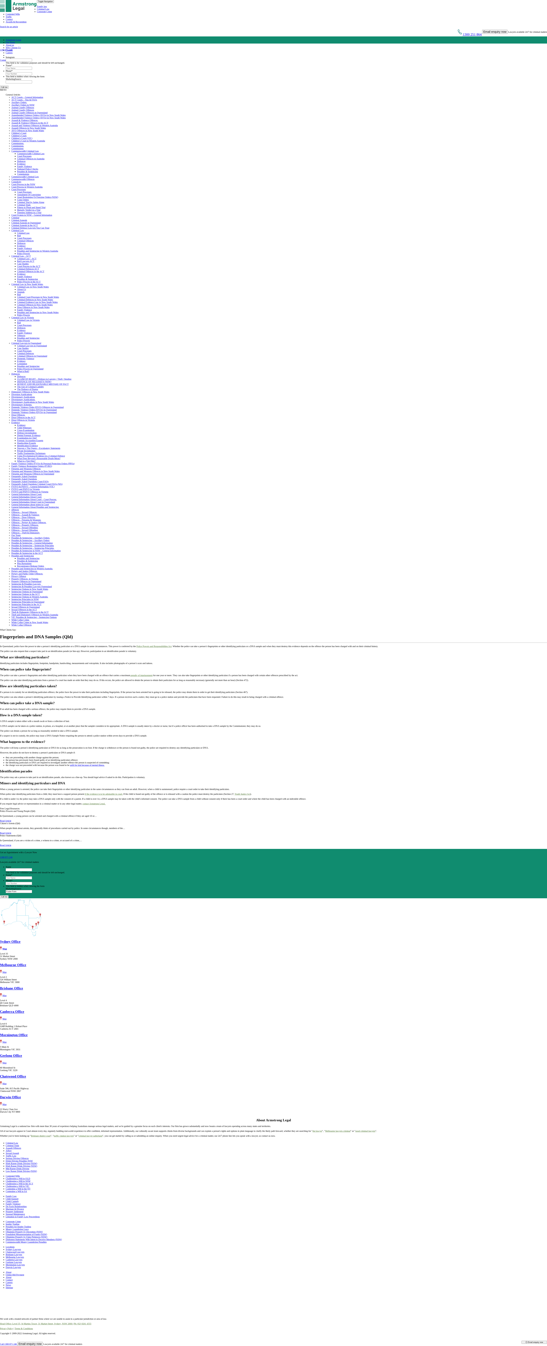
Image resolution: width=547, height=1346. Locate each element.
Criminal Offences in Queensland (32, 356)
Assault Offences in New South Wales (28, 128)
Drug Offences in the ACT (23, 417)
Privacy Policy (6, 1328)
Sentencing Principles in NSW (25, 599)
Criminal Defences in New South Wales (35, 299)
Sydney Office (10, 941)
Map (4, 949)
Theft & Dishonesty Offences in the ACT (30, 612)
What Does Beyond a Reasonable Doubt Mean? (38, 458)
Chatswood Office (13, 1076)
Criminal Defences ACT (28, 269)
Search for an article (9, 26)
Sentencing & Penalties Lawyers (26, 584)
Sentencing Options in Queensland (27, 591)
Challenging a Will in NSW (18, 1181)
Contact (9, 19)
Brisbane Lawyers (14, 1254)
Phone (9, 71)
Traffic (9, 17)
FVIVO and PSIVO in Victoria (25, 489)
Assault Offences (13, 1148)
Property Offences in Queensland (26, 581)
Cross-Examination (25, 430)
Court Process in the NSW (23, 184)
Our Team (10, 42)
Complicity (16, 182)
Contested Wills (13, 14)
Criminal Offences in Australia (30, 159)
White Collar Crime (20, 620)
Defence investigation (27, 433)
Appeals (21, 292)
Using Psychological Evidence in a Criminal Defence (41, 456)
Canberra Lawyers (14, 1259)
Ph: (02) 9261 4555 (82, 1324)
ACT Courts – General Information (27, 97)
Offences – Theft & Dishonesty (25, 533)
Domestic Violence (25, 358)
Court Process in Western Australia (27, 187)
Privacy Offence (18, 576)
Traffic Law (11, 1156)
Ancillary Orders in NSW (22, 105)
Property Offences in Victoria (24, 579)
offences (15, 509)
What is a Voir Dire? (26, 461)
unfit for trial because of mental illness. (87, 765)
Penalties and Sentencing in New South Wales (38, 312)
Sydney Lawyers (13, 1249)
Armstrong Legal (13, 40)
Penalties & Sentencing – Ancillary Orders (30, 538)
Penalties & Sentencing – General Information (32, 543)
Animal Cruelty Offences (22, 107)
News (8, 1285)
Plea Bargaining (24, 563)
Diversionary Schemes (21, 404)
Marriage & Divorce (15, 1209)
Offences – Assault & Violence (25, 515)
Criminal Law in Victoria (22, 317)
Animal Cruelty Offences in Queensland (29, 112)
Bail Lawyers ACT (25, 261)
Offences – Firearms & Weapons (26, 520)
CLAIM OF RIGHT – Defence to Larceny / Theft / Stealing (44, 379)
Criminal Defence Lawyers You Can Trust (30, 228)
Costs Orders (23, 200)
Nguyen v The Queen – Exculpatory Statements (38, 448)
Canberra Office (12, 1011)
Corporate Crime (44, 11)
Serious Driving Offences (17, 1158)
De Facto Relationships (16, 1206)
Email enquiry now (535, 1342)
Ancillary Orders (19, 102)
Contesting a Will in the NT (18, 1189)
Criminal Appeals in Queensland (26, 223)
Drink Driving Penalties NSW (19, 1161)
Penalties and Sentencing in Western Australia (37, 251)
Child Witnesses (24, 428)
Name (9, 65)
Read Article (5, 821)
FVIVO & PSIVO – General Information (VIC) (33, 486)
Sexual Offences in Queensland (25, 607)
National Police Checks (27, 169)
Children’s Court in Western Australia (28, 141)
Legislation (22, 363)
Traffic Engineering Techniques (31, 453)
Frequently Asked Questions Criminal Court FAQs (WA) (37, 484)
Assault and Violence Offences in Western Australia (34, 125)
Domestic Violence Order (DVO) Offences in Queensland (37, 407)
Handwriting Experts (26, 443)
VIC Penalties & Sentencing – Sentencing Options (34, 617)
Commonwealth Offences (22, 179)
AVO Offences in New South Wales (27, 130)
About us (10, 45)
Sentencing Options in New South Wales (29, 589)
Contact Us (5, 60)
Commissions (17, 143)
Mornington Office (14, 1035)
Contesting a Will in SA (16, 1191)
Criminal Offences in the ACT (30, 271)
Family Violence (24, 166)
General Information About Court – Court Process (34, 499)
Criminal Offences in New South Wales (35, 305)
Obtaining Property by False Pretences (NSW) (26, 1237)
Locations (10, 1247)
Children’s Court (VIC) (21, 138)
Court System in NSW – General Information (31, 215)
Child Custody (12, 1201)
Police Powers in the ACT (29, 281)
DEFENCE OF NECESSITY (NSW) (34, 381)
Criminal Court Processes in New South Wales (38, 297)
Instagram (10, 57)
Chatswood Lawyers (15, 1252)
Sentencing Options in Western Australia (29, 597)
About (8, 1272)
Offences (21, 335)
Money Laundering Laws (17, 1229)
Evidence (21, 164)
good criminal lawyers (365, 1131)
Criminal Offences (25, 241)
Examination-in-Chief (27, 438)
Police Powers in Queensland (30, 369)
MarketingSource (13, 79)
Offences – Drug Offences (23, 517)
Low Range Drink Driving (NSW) (21, 1171)
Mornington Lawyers (15, 1265)
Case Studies (23, 264)
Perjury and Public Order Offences (27, 574)
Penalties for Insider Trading (18, 1226)
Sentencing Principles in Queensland (27, 602)
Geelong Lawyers (14, 1262)
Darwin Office (10, 1097)
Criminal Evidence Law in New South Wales (37, 302)
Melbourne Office (13, 965)
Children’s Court (18, 133)
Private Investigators (26, 451)
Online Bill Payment (15, 1275)
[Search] (7, 55)
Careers (9, 53)
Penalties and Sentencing (28, 338)
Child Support (12, 1199)
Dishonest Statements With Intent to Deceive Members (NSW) (34, 1239)
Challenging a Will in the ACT (19, 1183)
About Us (21, 289)
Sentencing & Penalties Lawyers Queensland (31, 586)
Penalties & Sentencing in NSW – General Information (36, 550)
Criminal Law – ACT (21, 256)
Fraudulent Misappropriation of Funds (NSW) (26, 1234)
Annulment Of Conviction (29, 194)
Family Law (11, 1196)
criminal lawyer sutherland (90, 1136)
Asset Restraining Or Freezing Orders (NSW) (37, 197)
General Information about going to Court (30, 504)
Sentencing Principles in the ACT (26, 604)
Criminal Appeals (19, 220)
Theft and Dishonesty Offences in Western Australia (34, 615)
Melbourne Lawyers (15, 1257)
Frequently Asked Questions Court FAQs (30, 481)
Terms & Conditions (24, 1328)
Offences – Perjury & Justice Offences (28, 522)
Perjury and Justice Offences (24, 571)
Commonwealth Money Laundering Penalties (26, 1242)
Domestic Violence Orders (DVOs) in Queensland (34, 410)
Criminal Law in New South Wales (27, 284)
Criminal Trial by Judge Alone (30, 202)
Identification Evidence (27, 445)
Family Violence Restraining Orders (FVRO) (31, 466)
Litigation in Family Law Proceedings (23, 1216)
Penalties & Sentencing (27, 171)
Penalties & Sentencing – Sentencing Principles (32, 545)
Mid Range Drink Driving (17, 1168)
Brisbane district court (41, 1136)
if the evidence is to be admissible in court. (104, 794)
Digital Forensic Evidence (28, 435)
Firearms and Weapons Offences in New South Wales (35, 471)
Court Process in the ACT (28, 266)
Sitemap (9, 1287)
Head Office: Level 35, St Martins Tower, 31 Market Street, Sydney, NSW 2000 (36, 1324)
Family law (42, 6)
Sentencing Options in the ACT (25, 594)
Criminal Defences (25, 353)
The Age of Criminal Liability (30, 387)
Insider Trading (12, 1224)
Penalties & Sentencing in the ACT (27, 553)
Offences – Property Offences (25, 525)
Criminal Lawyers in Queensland (26, 343)
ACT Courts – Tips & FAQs (24, 100)
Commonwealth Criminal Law (25, 151)
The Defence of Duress (27, 389)
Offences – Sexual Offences (24, 512)
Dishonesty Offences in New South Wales (30, 392)
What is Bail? (23, 371)
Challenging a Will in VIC (17, 1186)
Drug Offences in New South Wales (33, 307)
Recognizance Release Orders (30, 566)
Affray (9, 1150)
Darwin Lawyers (13, 1267)
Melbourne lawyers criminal (337, 1131)
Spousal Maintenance (15, 1214)
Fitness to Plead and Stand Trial (31, 207)
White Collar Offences (21, 625)
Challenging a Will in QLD (18, 1178)
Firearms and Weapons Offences (26, 468)
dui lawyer (317, 1131)
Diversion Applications (21, 394)
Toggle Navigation (45, 1)
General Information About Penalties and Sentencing (35, 507)
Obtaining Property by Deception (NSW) (24, 1232)
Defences (21, 161)
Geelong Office (11, 1055)
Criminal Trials (23, 205)
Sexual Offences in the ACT (24, 609)
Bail (19, 235)
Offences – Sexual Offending (24, 527)
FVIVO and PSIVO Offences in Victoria (29, 492)
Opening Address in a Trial (29, 212)
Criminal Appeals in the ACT (24, 225)
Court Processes (24, 156)
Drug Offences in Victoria (23, 420)
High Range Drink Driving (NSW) (21, 1163)
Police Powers (23, 253)
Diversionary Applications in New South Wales (32, 402)
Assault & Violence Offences (24, 120)
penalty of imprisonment (141, 675)
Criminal (15, 217)
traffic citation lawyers (64, 1136)
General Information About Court (26, 494)
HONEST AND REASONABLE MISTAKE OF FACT (43, 384)
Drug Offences (18, 415)
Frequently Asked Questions (24, 476)
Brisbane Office (11, 988)
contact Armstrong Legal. (94, 804)
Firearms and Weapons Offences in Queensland (32, 474)
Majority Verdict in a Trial (28, 210)
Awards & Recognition (16, 22)
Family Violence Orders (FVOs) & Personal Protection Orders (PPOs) (43, 463)
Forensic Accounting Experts (30, 440)
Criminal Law (43, 9)
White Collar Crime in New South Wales (29, 622)
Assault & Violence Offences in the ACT (29, 123)
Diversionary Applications (23, 397)
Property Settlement (14, 1211)
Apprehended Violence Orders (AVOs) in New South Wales (38, 115)
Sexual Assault (12, 1153)
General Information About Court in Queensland (33, 502)
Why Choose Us (13, 47)
